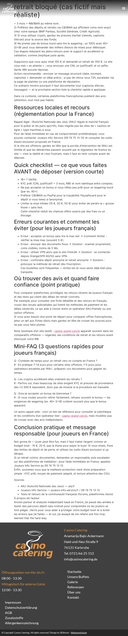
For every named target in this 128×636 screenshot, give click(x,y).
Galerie (72, 581)
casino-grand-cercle (67, 331)
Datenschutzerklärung (21, 607)
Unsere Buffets (78, 576)
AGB (8, 612)
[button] (123, 8)
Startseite (74, 571)
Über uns (73, 592)
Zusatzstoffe (14, 617)
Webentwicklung (79, 632)
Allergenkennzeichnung (21, 623)
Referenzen (75, 587)
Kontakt (73, 597)
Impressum (13, 602)
